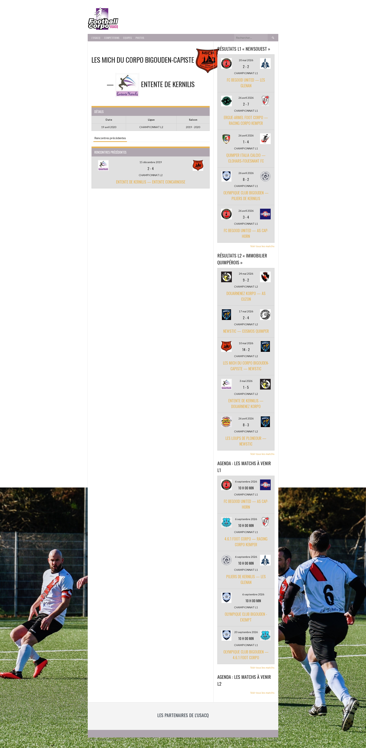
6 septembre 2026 (246, 481)
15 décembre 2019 (151, 162)
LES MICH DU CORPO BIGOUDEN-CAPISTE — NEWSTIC (246, 365)
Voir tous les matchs (262, 246)
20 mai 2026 (246, 60)
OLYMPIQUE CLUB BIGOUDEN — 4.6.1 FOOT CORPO (246, 654)
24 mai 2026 (246, 273)
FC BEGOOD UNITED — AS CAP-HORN (246, 233)
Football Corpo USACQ (167, 16)
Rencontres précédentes (110, 138)
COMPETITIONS (111, 38)
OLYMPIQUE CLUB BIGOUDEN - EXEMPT (246, 617)
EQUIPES (127, 38)
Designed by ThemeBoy (265, 740)
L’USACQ (96, 38)
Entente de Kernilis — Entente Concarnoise (150, 182)
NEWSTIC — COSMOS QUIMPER (246, 331)
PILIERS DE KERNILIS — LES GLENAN (246, 579)
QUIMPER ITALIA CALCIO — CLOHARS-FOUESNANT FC (246, 158)
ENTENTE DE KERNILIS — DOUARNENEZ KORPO (245, 403)
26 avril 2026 (246, 97)
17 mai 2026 (246, 311)
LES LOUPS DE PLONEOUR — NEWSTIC (246, 441)
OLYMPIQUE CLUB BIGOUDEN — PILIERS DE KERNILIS (246, 195)
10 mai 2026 (246, 343)
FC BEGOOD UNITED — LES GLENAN (246, 82)
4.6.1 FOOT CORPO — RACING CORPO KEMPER (246, 541)
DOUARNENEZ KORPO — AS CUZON (246, 296)
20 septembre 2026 (246, 632)
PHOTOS (140, 38)
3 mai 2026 (246, 380)
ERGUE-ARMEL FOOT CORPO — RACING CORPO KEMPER (246, 120)
